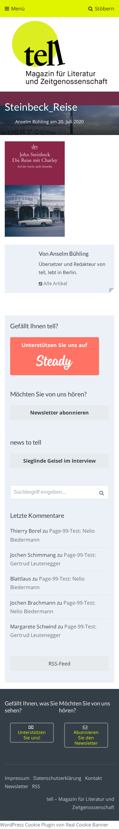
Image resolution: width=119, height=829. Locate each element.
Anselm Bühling (32, 122)
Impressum (17, 778)
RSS (36, 786)
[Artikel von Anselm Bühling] (20, 261)
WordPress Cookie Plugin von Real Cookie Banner (54, 824)
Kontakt (93, 778)
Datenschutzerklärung (57, 778)
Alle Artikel (54, 283)
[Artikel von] (10, 122)
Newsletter (16, 786)
